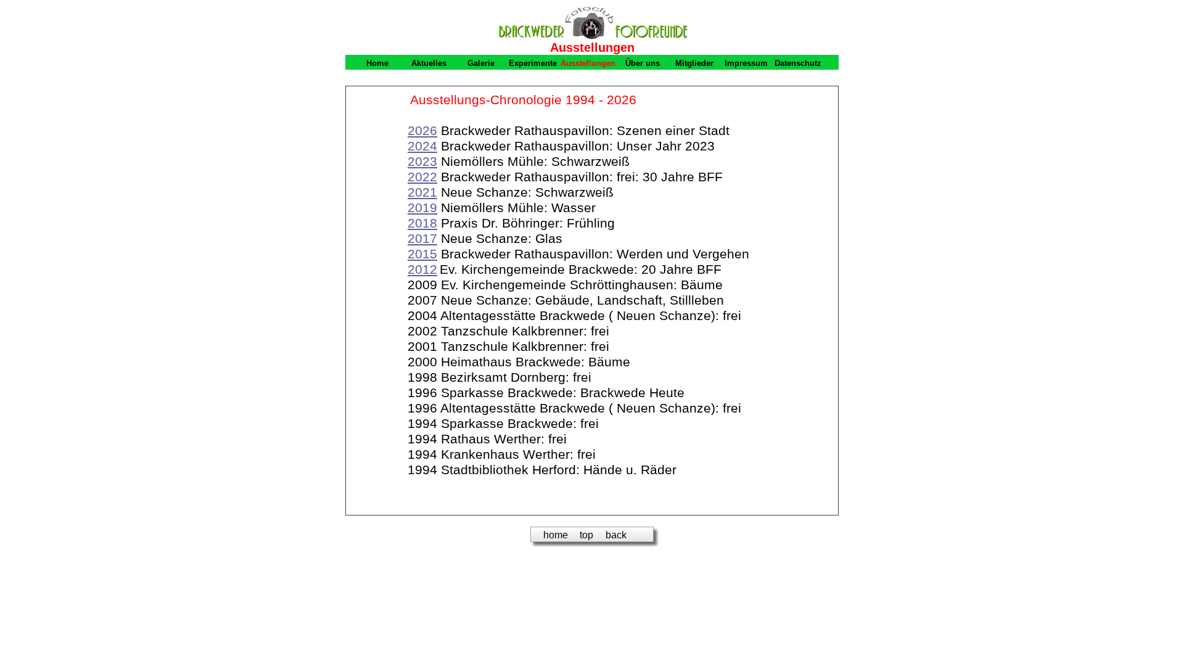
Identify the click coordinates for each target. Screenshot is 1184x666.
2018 (422, 223)
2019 (422, 207)
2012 (422, 269)
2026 (422, 130)
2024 (422, 146)
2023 (422, 161)
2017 (422, 238)
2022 (422, 177)
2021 (422, 192)
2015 (422, 254)
